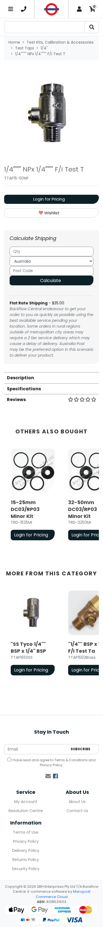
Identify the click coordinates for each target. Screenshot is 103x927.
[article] (33, 495)
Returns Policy (25, 859)
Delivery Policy (25, 850)
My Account (25, 801)
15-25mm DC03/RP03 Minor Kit (25, 509)
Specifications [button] (24, 389)
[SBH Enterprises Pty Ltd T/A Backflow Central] (51, 9)
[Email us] (48, 776)
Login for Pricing (49, 199)
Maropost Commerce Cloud (63, 894)
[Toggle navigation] (10, 8)
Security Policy (26, 868)
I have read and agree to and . (53, 762)
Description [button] (20, 378)
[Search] (92, 27)
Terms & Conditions (71, 760)
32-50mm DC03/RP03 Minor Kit (82, 509)
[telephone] (23, 9)
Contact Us (77, 810)
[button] (51, 213)
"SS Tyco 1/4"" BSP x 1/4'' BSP (28, 647)
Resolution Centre (26, 810)
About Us (77, 801)
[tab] (51, 377)
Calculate (50, 280)
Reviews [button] (16, 399)
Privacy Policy (51, 765)
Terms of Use (25, 832)
